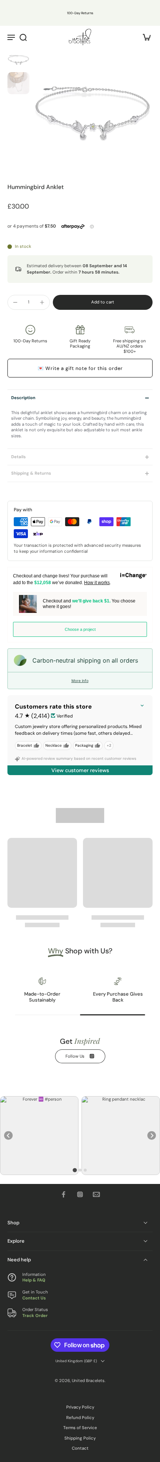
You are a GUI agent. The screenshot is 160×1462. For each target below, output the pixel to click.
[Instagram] (80, 1194)
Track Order (35, 1315)
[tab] (75, 1170)
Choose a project (80, 629)
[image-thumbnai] (18, 59)
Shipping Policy (80, 1438)
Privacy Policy (80, 1407)
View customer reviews (80, 770)
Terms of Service (80, 1428)
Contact (80, 1448)
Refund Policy (80, 1418)
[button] (103, 302)
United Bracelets (88, 1380)
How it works (97, 582)
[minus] (15, 302)
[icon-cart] (144, 37)
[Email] (96, 1194)
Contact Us (34, 1298)
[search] (23, 37)
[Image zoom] (92, 108)
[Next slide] (151, 1135)
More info (80, 680)
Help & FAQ (33, 1280)
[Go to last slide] (8, 1135)
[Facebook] (63, 1194)
